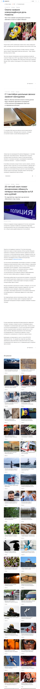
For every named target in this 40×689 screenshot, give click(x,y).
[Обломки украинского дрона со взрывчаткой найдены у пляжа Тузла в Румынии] (11, 465)
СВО (14, 4)
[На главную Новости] (6, 1)
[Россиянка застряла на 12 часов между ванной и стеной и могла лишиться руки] (28, 548)
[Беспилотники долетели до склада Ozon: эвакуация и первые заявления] (11, 630)
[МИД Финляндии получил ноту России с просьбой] (11, 663)
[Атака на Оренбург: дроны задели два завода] (11, 614)
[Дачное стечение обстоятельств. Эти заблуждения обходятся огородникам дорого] (11, 680)
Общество (18, 7)
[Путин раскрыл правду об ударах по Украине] (28, 383)
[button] (20, 31)
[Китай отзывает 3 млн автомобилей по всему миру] (28, 399)
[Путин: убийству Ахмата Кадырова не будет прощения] (11, 432)
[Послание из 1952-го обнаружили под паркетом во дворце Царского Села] (28, 366)
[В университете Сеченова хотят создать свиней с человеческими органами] (28, 531)
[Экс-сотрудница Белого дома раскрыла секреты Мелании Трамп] (28, 647)
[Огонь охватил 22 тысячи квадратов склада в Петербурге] (11, 647)
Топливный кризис (20, 4)
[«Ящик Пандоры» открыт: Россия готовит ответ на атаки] (28, 564)
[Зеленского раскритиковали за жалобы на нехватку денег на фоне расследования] (11, 498)
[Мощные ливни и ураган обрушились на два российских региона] (11, 597)
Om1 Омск (13, 7)
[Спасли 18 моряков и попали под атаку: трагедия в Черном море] (11, 366)
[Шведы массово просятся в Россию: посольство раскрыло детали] (28, 581)
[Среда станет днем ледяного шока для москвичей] (11, 515)
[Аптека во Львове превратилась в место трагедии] (28, 449)
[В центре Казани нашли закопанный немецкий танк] (11, 416)
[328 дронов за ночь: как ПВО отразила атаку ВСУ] (11, 581)
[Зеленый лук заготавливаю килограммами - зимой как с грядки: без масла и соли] (28, 432)
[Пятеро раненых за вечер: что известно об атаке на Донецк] (28, 630)
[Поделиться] (32, 176)
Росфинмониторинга (17, 259)
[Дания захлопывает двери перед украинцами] (11, 482)
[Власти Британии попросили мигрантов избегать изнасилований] (11, 449)
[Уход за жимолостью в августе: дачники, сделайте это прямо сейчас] (11, 531)
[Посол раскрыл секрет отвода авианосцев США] (28, 465)
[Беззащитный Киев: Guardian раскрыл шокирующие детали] (28, 482)
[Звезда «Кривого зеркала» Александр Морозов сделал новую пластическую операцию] (28, 680)
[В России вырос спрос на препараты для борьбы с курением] (28, 498)
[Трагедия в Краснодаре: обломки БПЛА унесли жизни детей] (28, 597)
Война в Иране (8, 4)
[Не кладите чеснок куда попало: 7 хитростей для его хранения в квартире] (11, 564)
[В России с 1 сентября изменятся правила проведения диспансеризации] (11, 399)
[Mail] (3, 1)
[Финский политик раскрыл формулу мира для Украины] (28, 416)
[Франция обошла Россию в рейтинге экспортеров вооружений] (28, 614)
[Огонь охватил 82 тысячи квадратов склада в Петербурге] (28, 663)
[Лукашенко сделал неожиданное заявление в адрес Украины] (11, 383)
